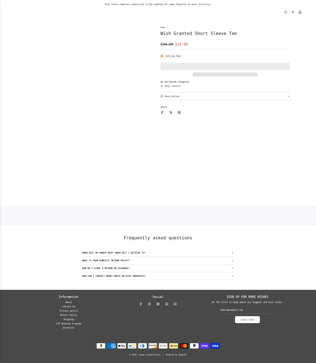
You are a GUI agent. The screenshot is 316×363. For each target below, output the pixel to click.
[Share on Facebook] (162, 113)
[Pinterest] (158, 304)
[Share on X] (170, 113)
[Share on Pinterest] (179, 113)
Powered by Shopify (176, 355)
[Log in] (292, 12)
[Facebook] (141, 304)
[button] (225, 66)
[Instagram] (149, 304)
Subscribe (247, 319)
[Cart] (300, 12)
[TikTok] (175, 304)
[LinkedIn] (166, 304)
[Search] (285, 12)
